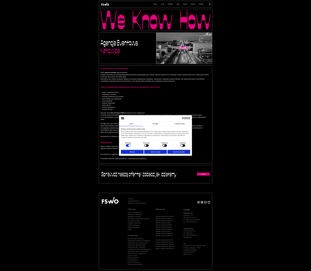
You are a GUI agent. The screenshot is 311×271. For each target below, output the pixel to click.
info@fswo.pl (187, 237)
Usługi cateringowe (133, 225)
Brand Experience (133, 258)
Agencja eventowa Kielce (163, 223)
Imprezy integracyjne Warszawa (165, 246)
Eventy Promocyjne (133, 262)
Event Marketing (133, 260)
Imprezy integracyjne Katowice (165, 248)
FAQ (184, 243)
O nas (162, 4)
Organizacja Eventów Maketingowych (139, 249)
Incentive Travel (132, 255)
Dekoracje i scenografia (135, 214)
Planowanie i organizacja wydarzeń (138, 218)
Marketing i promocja (134, 216)
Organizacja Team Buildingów (137, 245)
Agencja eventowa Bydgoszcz (165, 216)
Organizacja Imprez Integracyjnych (138, 251)
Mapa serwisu (187, 254)
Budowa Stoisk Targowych (136, 238)
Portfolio (170, 4)
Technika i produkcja (134, 223)
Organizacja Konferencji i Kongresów (139, 240)
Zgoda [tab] (131, 123)
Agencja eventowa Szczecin (164, 229)
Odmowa (132, 152)
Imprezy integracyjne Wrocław (165, 244)
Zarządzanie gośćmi (134, 227)
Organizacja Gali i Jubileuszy (136, 247)
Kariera (193, 4)
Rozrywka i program (134, 221)
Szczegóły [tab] (155, 123)
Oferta (155, 4)
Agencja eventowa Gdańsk (164, 218)
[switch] (146, 145)
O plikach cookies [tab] (180, 123)
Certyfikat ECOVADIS (189, 250)
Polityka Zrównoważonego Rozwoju (194, 245)
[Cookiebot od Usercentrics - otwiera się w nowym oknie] (183, 118)
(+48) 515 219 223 (117, 154)
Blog (178, 4)
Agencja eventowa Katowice (164, 220)
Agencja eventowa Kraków (164, 225)
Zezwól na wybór (155, 152)
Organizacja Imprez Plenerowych (138, 243)
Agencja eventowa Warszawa (164, 233)
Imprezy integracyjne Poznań (164, 242)
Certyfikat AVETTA (189, 252)
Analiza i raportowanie (134, 212)
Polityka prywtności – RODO (192, 248)
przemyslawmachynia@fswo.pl (137, 158)
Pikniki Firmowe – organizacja (137, 253)
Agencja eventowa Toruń (163, 231)
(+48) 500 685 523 (121, 158)
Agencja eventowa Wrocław (164, 235)
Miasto (185, 4)
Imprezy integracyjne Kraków (164, 240)
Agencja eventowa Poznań (164, 227)
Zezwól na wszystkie (179, 152)
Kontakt (201, 4)
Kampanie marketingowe (135, 264)
